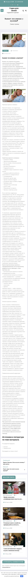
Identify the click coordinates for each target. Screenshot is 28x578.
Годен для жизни (13, 9)
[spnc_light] (26, 10)
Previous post (6, 460)
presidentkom (15, 50)
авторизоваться (6, 567)
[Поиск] (23, 11)
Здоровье (5, 50)
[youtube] (17, 5)
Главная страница (14, 24)
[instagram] (16, 5)
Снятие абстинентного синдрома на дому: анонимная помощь (13, 549)
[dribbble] (14, 5)
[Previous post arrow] (24, 462)
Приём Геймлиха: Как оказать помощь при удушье (13, 463)
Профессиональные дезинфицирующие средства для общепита (12, 498)
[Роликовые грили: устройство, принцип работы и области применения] (14, 514)
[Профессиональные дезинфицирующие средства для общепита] (14, 488)
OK (21, 576)
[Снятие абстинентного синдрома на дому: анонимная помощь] (14, 540)
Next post (5, 466)
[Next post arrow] (24, 470)
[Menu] (2, 10)
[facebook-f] (10, 5)
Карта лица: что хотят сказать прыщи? (11, 469)
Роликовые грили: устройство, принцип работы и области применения (12, 524)
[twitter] (12, 5)
